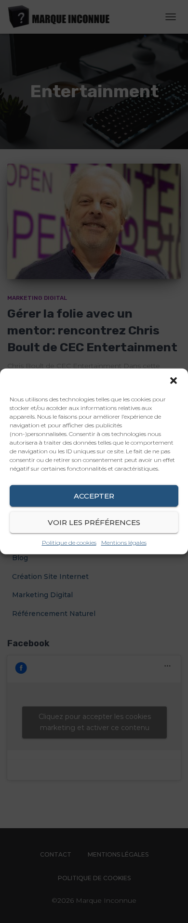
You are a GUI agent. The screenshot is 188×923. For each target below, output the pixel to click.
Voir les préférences (94, 521)
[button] (173, 380)
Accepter (94, 495)
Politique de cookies (69, 542)
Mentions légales (124, 542)
